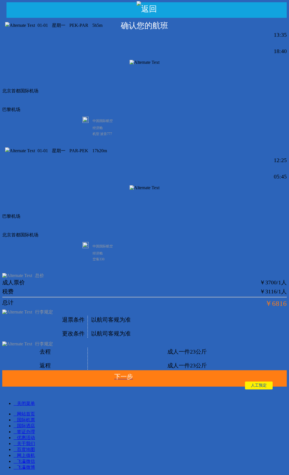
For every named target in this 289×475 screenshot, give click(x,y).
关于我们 (26, 443)
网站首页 (26, 413)
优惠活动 (26, 437)
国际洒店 (26, 425)
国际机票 (26, 419)
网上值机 (26, 455)
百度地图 (26, 449)
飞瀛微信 (26, 461)
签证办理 (26, 431)
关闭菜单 (26, 403)
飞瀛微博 (26, 467)
